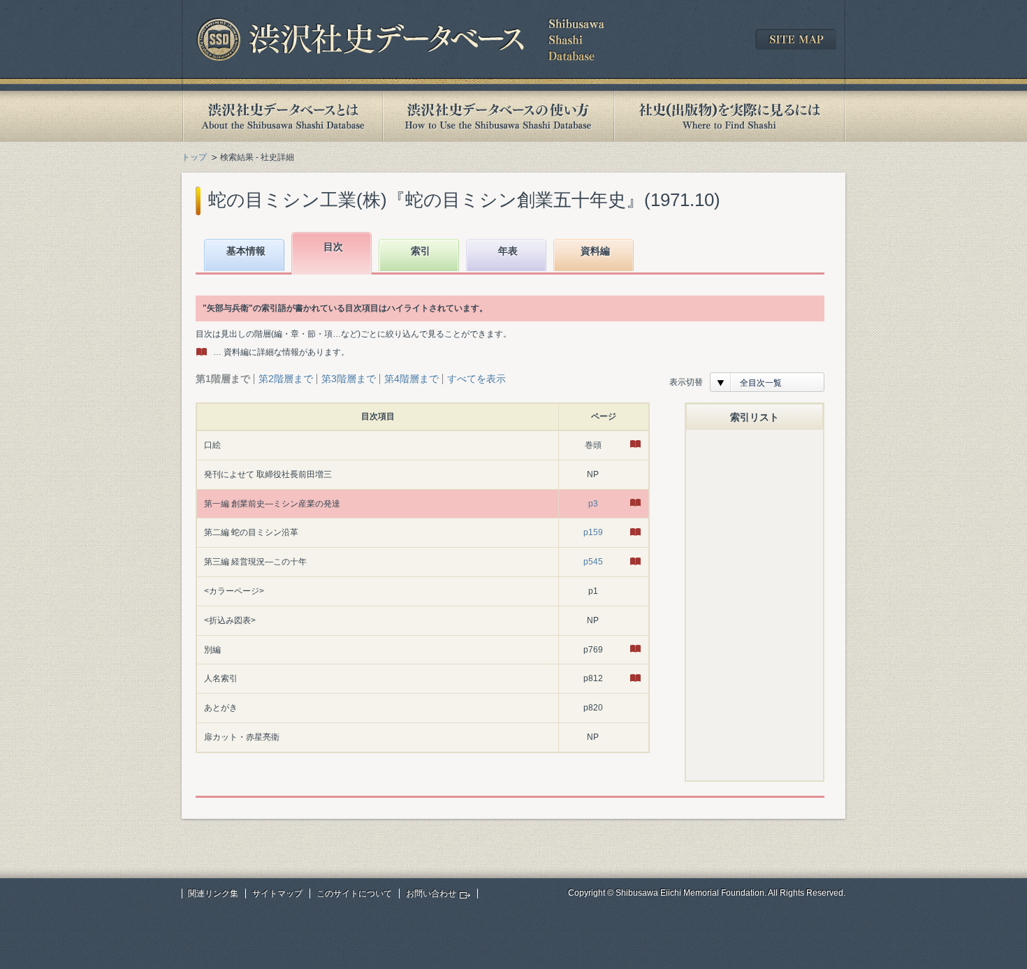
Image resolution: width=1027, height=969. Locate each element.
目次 (333, 246)
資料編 (595, 250)
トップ (194, 157)
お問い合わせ (431, 893)
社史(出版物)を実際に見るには (729, 116)
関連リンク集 (213, 893)
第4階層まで (411, 378)
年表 (508, 250)
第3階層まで (348, 378)
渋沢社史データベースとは (282, 116)
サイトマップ (277, 893)
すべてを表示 (476, 378)
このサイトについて (354, 893)
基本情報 (245, 250)
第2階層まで (285, 378)
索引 (420, 250)
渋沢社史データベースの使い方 (498, 116)
